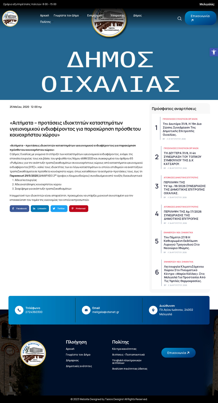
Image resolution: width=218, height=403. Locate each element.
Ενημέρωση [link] (94, 15)
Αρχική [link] (44, 15)
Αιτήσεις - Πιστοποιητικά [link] (128, 354)
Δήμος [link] (137, 15)
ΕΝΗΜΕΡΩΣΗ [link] (170, 232)
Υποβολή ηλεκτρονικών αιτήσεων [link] (127, 362)
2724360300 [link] (33, 312)
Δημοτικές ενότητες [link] (79, 366)
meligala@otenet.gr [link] (105, 312)
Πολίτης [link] (45, 22)
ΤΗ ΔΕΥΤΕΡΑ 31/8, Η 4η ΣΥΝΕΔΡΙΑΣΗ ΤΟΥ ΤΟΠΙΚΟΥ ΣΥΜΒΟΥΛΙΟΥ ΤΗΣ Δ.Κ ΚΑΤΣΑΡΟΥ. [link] (182, 158)
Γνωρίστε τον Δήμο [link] (66, 15)
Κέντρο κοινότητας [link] (124, 349)
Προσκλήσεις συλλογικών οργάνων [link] (180, 119)
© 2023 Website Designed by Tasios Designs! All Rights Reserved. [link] (109, 399)
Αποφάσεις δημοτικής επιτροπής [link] (181, 177)
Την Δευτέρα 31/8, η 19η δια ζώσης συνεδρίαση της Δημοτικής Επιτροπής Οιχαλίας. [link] (182, 129)
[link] (214, 52)
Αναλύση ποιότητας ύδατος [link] (129, 368)
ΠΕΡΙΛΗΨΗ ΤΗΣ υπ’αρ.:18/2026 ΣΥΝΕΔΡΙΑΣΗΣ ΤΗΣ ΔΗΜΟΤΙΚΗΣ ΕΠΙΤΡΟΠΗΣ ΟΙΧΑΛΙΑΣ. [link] (185, 187)
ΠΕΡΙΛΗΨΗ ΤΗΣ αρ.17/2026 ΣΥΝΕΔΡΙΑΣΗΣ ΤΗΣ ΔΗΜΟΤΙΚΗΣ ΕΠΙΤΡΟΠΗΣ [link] (183, 215)
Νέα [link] (178, 232)
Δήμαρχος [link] (72, 360)
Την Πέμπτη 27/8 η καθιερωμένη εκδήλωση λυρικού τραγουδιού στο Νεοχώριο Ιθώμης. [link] (182, 242)
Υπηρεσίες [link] (118, 15)
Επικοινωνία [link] (200, 16)
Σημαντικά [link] (187, 232)
